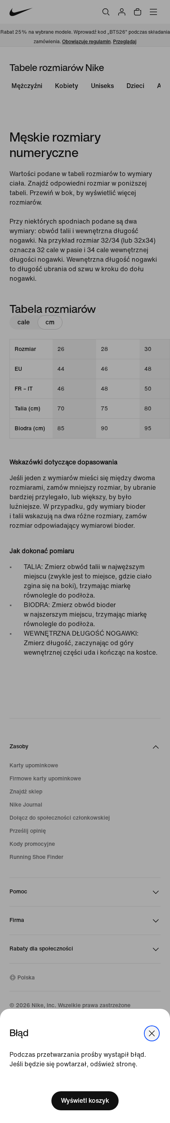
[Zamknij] (152, 1033)
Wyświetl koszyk (85, 1100)
